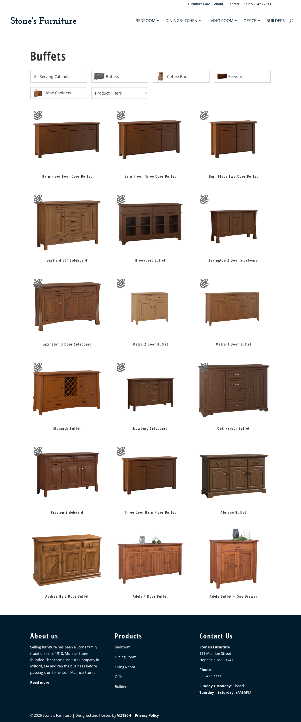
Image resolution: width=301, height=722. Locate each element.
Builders (275, 21)
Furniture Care (199, 4)
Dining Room (125, 657)
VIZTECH (124, 715)
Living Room (220, 21)
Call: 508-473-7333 (257, 4)
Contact (234, 4)
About (218, 4)
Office (249, 21)
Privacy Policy (147, 715)
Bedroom (145, 21)
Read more (39, 682)
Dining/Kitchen (181, 21)
